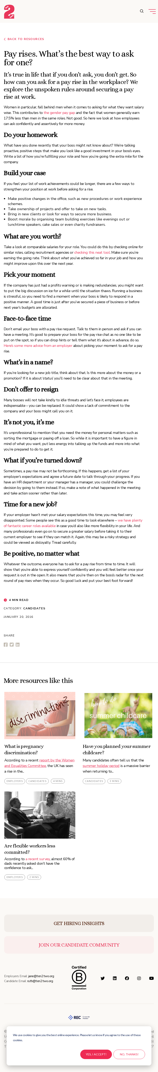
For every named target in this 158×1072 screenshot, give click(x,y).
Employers (15, 781)
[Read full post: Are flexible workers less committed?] (39, 815)
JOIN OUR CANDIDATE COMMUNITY (79, 945)
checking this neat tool (92, 252)
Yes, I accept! (96, 1054)
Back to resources (26, 39)
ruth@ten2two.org (40, 981)
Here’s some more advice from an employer (38, 345)
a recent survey (38, 858)
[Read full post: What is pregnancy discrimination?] (39, 715)
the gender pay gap (59, 112)
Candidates (34, 608)
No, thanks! (129, 1054)
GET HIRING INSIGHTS (79, 923)
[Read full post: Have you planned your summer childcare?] (118, 715)
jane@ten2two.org (41, 976)
